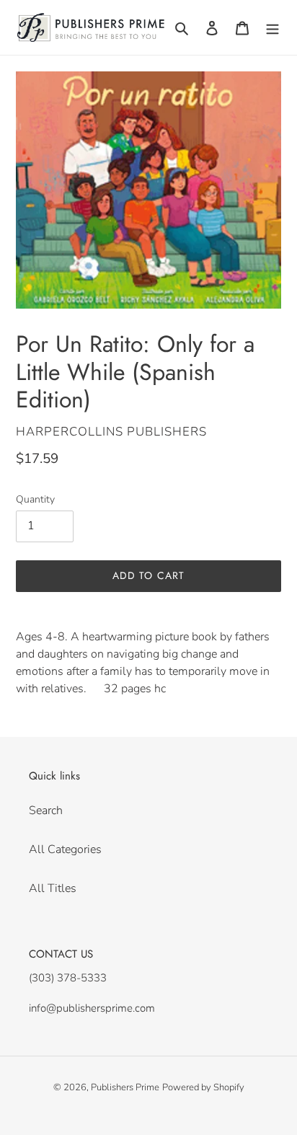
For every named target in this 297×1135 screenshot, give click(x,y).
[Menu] (272, 27)
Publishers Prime (125, 1087)
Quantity (35, 499)
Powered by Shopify (203, 1087)
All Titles (52, 888)
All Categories (65, 849)
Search (46, 810)
